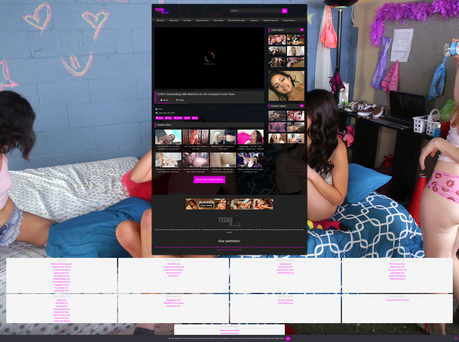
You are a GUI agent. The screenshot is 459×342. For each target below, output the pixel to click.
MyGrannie (61, 300)
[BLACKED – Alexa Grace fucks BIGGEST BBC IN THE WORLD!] (295, 51)
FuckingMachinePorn (61, 282)
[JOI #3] (277, 51)
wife (196, 118)
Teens (161, 118)
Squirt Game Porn (61, 273)
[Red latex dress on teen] (277, 116)
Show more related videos (209, 179)
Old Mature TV (61, 303)
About (165, 100)
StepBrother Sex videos (174, 303)
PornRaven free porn (229, 333)
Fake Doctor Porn (61, 291)
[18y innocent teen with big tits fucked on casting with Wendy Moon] (295, 138)
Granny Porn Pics (61, 318)
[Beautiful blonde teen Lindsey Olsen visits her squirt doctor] (277, 40)
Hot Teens (187, 20)
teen (188, 118)
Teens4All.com (173, 264)
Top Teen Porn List (249, 247)
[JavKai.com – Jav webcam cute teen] (295, 127)
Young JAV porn (289, 20)
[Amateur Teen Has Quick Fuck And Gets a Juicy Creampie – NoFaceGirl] (277, 127)
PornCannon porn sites (229, 330)
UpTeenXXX (173, 276)
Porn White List (217, 247)
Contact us (254, 20)
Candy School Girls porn (173, 267)
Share (181, 100)
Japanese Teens (202, 20)
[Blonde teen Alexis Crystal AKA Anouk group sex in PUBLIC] (277, 62)
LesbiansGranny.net (61, 309)
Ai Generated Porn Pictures (397, 300)
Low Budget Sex (397, 273)
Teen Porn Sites (297, 247)
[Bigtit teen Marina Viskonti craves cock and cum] (277, 138)
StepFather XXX (173, 306)
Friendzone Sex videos (173, 270)
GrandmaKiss (61, 306)
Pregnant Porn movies (61, 267)
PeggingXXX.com (61, 285)
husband (179, 118)
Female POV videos (61, 270)
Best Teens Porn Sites (236, 20)
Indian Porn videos (397, 279)
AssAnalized (285, 264)
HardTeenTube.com (285, 273)
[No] (456, 338)
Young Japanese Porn (397, 270)
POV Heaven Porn (397, 264)
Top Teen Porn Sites (282, 247)
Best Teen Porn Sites (265, 247)
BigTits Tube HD (397, 267)
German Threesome (397, 276)
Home (162, 20)
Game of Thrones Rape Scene (166, 247)
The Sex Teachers (285, 300)
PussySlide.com (61, 288)
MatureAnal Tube (61, 312)
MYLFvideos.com (285, 303)
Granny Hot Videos (62, 321)
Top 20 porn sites (285, 267)
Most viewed (218, 20)
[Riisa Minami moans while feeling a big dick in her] (295, 116)
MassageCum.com (62, 276)
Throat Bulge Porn (203, 247)
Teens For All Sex (173, 273)
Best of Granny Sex (61, 315)
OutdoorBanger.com (61, 279)
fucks (169, 118)
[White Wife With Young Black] (295, 40)
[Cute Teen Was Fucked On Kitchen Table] (295, 62)
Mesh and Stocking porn (61, 264)
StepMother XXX (173, 300)
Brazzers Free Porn (285, 270)
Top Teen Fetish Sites (232, 247)
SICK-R (238, 250)
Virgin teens (173, 20)
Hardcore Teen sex (270, 20)
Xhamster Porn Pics (187, 247)
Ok (288, 338)
